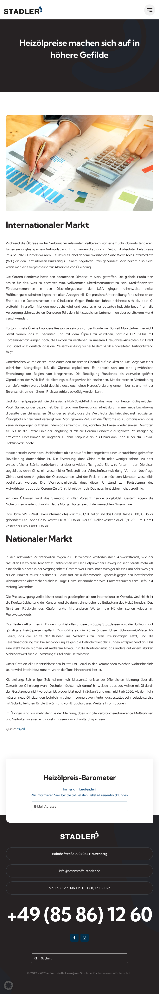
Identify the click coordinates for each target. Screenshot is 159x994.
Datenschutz (123, 973)
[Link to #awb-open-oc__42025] (149, 10)
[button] (8, 985)
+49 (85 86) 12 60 (79, 914)
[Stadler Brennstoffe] (23, 7)
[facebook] (74, 938)
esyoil (20, 729)
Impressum (105, 973)
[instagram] (84, 938)
